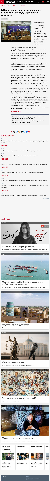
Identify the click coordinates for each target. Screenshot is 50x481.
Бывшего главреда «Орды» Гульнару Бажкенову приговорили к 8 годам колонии (22, 172)
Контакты (4, 476)
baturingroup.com (34, 478)
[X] (14, 132)
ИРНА (41, 44)
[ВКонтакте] (17, 132)
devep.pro (31, 479)
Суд (12, 18)
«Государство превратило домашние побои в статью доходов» (7, 449)
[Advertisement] (25, 209)
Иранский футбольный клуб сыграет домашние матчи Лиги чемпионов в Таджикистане (24, 164)
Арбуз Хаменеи (21, 446)
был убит (22, 100)
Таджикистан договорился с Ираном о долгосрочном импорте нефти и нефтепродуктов (24, 180)
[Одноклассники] (19, 132)
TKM (26, 2)
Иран (9, 18)
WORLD (32, 2)
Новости (3, 5)
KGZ (20, 2)
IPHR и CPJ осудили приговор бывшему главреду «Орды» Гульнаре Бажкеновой (21, 151)
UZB (29, 2)
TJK (22, 2)
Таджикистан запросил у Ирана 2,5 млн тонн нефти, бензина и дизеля (19, 156)
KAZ (17, 2)
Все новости (46, 199)
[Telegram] (24, 132)
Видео (13, 5)
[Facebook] (27, 132)
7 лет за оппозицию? (36, 446)
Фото (18, 5)
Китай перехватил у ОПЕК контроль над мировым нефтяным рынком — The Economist (23, 195)
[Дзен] (22, 132)
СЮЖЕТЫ (23, 5)
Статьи (8, 5)
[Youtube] (29, 132)
